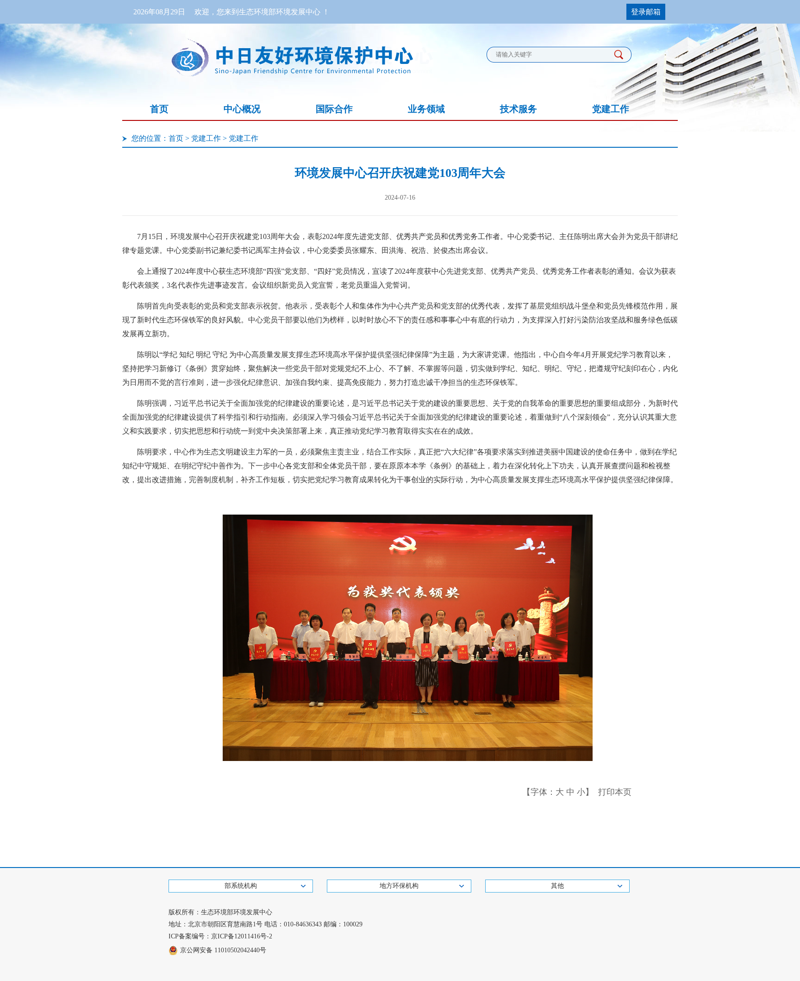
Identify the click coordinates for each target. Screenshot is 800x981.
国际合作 (334, 109)
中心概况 (242, 109)
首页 (159, 109)
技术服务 (518, 109)
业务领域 (426, 109)
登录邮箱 (646, 12)
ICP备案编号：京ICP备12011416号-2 (220, 936)
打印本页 (614, 792)
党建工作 (610, 109)
